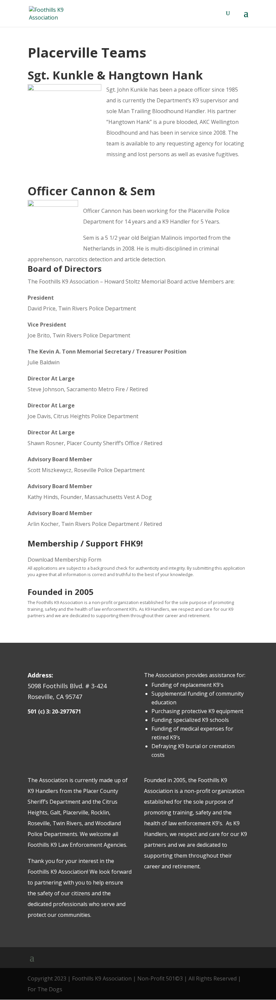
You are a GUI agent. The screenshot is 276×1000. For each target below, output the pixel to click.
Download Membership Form (64, 559)
